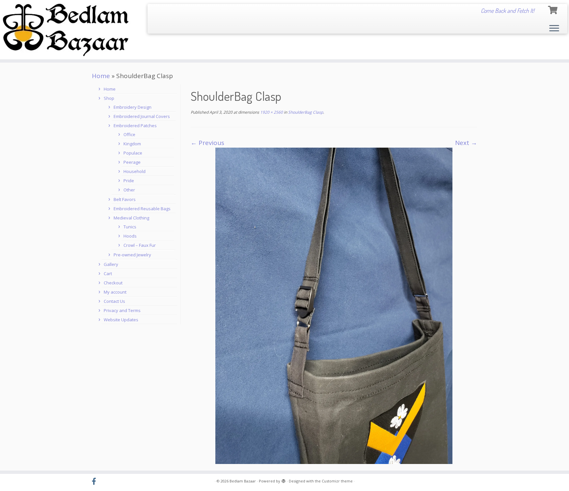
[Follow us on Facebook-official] (96, 481)
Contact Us (114, 301)
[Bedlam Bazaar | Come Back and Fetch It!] (65, 29)
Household (134, 171)
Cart (108, 273)
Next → (466, 142)
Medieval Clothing (131, 218)
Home (101, 76)
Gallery (111, 264)
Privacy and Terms (122, 310)
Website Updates (121, 320)
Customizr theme (337, 480)
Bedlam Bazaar (243, 480)
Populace (132, 153)
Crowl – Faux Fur (139, 245)
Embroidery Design (132, 107)
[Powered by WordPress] (283, 479)
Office (129, 134)
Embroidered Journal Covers (142, 116)
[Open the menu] (554, 29)
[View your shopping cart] (553, 9)
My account (115, 292)
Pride (128, 181)
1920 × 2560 (271, 112)
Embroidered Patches (135, 126)
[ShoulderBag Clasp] (333, 305)
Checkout (113, 283)
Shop (109, 98)
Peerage (132, 162)
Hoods (130, 236)
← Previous (207, 142)
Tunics (129, 227)
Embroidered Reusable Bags (142, 209)
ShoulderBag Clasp (305, 112)
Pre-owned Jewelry (132, 255)
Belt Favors (125, 199)
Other (129, 190)
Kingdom (132, 144)
